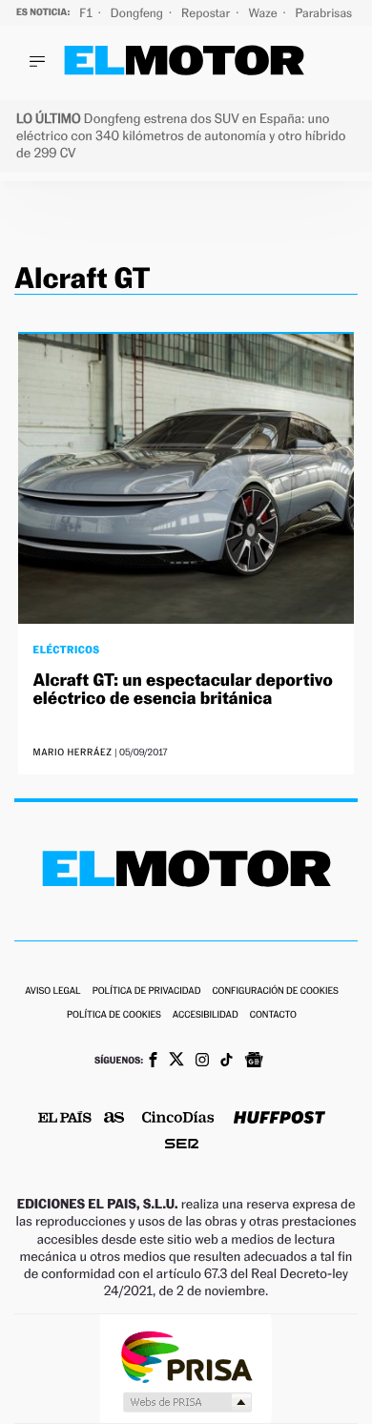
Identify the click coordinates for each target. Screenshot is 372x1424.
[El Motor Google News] (253, 1061)
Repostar (207, 13)
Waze (263, 13)
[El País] (64, 1118)
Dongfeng (138, 13)
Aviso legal (52, 991)
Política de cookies (114, 1015)
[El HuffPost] (279, 1119)
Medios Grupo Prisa (186, 1402)
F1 (87, 13)
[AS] (114, 1119)
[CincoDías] (178, 1118)
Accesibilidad (205, 1015)
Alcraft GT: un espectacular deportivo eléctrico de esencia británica (183, 690)
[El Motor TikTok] (226, 1061)
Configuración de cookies (275, 991)
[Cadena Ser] (181, 1146)
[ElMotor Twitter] (176, 1061)
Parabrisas (326, 13)
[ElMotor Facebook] (153, 1061)
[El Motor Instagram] (202, 1061)
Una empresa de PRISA (186, 1356)
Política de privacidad (147, 991)
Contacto (273, 1015)
